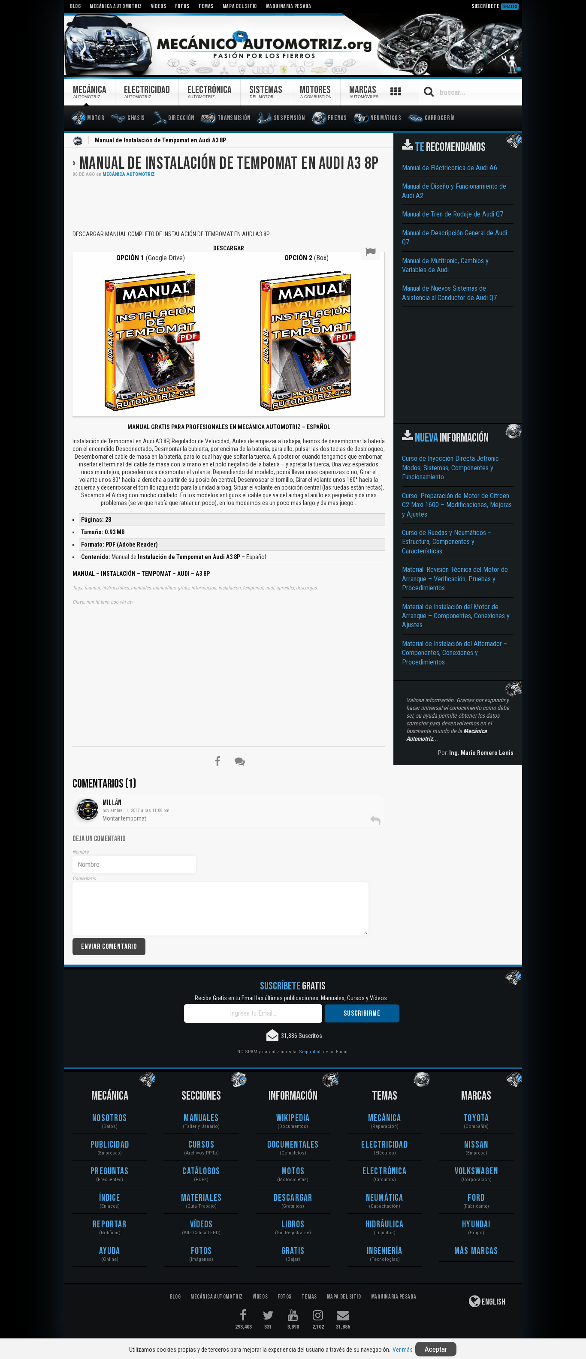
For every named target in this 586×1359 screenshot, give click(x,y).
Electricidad (384, 1145)
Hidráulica (384, 1224)
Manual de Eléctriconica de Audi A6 (449, 168)
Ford (476, 1198)
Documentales (293, 1145)
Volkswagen (476, 1171)
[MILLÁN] (87, 809)
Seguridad (309, 1052)
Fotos (201, 1251)
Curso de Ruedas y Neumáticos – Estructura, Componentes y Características (447, 542)
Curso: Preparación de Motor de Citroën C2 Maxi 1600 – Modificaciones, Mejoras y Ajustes (457, 505)
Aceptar (436, 1349)
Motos (293, 1171)
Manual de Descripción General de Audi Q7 (454, 237)
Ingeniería (385, 1251)
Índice (110, 1198)
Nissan (476, 1145)
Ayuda (110, 1251)
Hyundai (476, 1224)
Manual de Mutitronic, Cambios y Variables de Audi (445, 265)
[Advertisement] (228, 202)
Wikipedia (293, 1118)
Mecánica (385, 1118)
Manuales (201, 1118)
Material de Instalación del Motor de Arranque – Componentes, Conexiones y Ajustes (456, 616)
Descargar (293, 1198)
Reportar (110, 1224)
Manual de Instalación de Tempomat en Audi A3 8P (229, 163)
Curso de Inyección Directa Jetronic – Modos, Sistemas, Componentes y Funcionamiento (453, 467)
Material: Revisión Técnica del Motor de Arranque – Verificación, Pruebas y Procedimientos (455, 578)
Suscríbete (494, 6)
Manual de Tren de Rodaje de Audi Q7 (452, 214)
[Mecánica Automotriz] (293, 44)
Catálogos (201, 1171)
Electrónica (384, 1171)
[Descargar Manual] (150, 340)
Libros (293, 1224)
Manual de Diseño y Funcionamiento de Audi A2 (454, 190)
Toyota (476, 1118)
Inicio (77, 141)
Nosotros (109, 1118)
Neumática (384, 1198)
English (492, 1302)
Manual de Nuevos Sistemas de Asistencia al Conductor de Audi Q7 (449, 292)
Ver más (403, 1349)
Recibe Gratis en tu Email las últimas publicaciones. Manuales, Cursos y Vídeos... (293, 998)
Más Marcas (476, 1251)
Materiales (201, 1198)
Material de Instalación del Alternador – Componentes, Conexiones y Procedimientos (454, 653)
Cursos (201, 1145)
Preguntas (110, 1171)
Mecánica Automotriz (129, 174)
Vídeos (201, 1224)
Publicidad (110, 1145)
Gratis (293, 1251)
